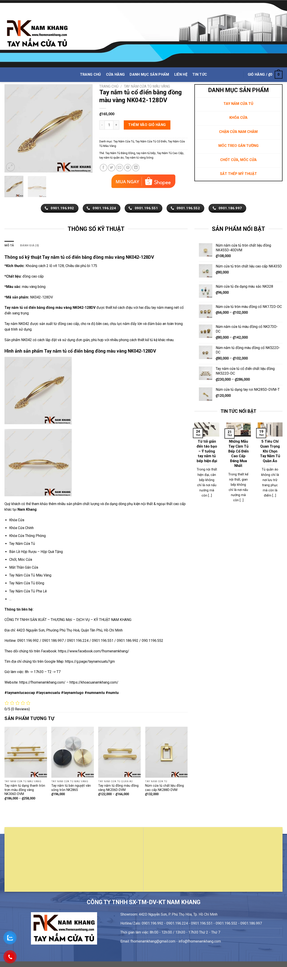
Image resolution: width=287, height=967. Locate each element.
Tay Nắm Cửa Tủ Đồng (26, 583)
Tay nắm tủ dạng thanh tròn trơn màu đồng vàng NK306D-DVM (24, 790)
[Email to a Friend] (119, 167)
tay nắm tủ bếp (146, 153)
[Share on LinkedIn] (135, 167)
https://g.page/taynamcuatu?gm (90, 661)
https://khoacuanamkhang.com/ (94, 682)
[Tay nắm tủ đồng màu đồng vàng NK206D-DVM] (119, 752)
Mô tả (9, 245)
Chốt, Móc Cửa (20, 559)
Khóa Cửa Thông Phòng (27, 536)
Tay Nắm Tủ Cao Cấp (170, 153)
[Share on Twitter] (111, 167)
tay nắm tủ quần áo (111, 157)
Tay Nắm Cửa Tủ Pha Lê (28, 591)
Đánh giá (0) (29, 245)
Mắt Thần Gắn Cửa (23, 567)
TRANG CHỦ (90, 74)
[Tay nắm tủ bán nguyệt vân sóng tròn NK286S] (72, 752)
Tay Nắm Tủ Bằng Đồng (120, 153)
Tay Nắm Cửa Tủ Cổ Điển (151, 141)
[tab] (9, 245)
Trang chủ (108, 86)
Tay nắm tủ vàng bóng (139, 157)
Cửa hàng (115, 74)
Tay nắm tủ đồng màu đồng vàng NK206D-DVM (118, 788)
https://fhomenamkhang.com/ (42, 682)
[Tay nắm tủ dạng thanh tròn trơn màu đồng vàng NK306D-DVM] (25, 752)
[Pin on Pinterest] (127, 167)
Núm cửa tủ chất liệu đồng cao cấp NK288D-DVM (164, 788)
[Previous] (12, 128)
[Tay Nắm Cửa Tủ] (37, 34)
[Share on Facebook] (103, 167)
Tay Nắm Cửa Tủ (123, 141)
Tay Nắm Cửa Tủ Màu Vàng (147, 86)
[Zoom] (10, 167)
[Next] (85, 128)
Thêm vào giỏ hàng (147, 125)
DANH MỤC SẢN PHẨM (149, 74)
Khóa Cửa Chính (21, 528)
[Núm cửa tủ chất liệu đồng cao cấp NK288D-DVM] (166, 752)
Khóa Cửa (16, 520)
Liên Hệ (180, 74)
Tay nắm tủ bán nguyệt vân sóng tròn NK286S (71, 788)
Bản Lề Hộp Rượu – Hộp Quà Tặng (36, 552)
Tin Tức (199, 74)
